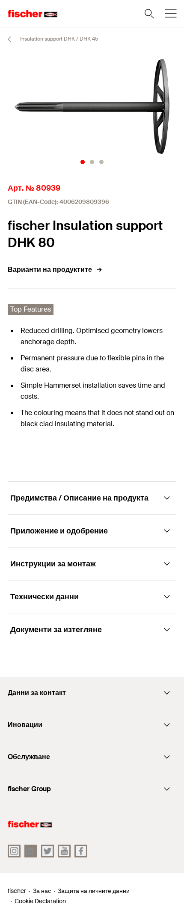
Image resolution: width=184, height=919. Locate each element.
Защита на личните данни (94, 891)
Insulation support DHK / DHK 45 (58, 38)
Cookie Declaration (40, 901)
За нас (42, 891)
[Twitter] (47, 851)
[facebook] (80, 851)
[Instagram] (14, 851)
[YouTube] (64, 851)
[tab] (82, 162)
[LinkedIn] (30, 851)
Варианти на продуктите (50, 269)
